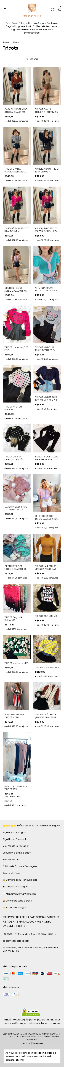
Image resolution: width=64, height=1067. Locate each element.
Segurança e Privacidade (17, 852)
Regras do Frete (11, 873)
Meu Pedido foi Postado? (16, 845)
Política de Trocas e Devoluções (20, 866)
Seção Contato (11, 859)
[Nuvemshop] (32, 1044)
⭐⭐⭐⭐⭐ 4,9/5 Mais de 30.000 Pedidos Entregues (31, 825)
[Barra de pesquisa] (52, 10)
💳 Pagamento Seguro (15, 907)
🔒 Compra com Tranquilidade (20, 879)
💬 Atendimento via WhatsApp (19, 893)
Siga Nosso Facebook (14, 839)
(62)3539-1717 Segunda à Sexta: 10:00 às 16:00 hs (29, 934)
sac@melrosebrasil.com (16, 940)
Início (6, 42)
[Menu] (5, 10)
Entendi (20, 1059)
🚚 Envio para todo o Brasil (17, 900)
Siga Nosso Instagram (15, 832)
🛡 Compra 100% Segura (15, 886)
